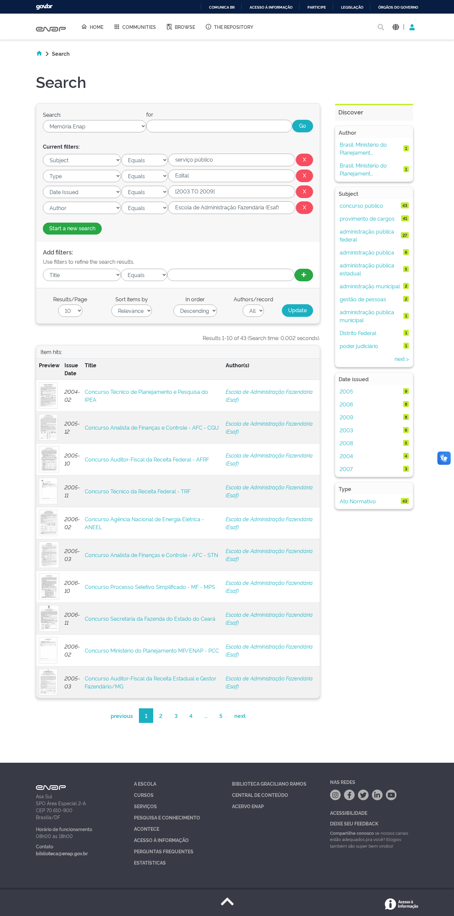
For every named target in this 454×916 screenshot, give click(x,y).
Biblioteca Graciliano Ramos (269, 783)
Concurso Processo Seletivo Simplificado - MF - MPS (150, 586)
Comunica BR (222, 7)
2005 (346, 391)
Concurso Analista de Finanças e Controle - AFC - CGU (152, 427)
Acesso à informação (271, 7)
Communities (139, 27)
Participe (316, 7)
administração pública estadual (367, 269)
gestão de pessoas (363, 299)
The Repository (233, 27)
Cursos (144, 795)
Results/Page (70, 299)
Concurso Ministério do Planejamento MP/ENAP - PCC (152, 650)
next (240, 715)
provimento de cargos (367, 218)
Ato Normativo (358, 501)
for (149, 114)
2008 (346, 443)
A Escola (145, 783)
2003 (346, 430)
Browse (185, 27)
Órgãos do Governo (398, 7)
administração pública (367, 252)
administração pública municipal (367, 315)
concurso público (361, 205)
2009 (346, 417)
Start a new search (72, 228)
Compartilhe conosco (352, 833)
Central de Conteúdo (260, 795)
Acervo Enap (248, 806)
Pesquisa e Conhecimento (167, 817)
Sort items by (131, 299)
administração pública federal (367, 235)
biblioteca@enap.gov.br (62, 853)
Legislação (352, 7)
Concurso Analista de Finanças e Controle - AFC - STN (151, 554)
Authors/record (253, 299)
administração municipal (370, 286)
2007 (346, 468)
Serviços (145, 806)
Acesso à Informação (161, 840)
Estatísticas (150, 862)
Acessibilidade (348, 813)
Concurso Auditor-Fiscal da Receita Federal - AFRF (147, 459)
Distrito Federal (358, 332)
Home (96, 27)
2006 (346, 404)
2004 (346, 455)
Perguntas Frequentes (163, 851)
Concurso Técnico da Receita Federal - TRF (137, 491)
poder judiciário (359, 345)
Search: (52, 114)
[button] (395, 26)
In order (195, 299)
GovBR (44, 7)
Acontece (146, 828)
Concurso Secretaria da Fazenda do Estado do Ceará (150, 618)
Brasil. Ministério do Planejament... (363, 148)
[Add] (303, 275)
